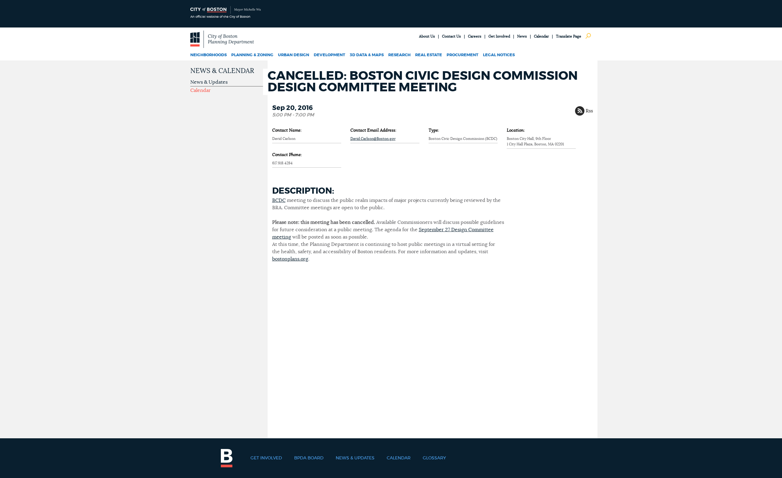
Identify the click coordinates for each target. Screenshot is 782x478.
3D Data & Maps (367, 55)
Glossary (434, 458)
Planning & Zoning (252, 55)
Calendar (541, 36)
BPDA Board (308, 458)
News (522, 36)
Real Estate (428, 55)
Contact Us (451, 36)
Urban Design (293, 55)
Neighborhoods (208, 55)
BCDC (279, 200)
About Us (427, 36)
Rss (589, 110)
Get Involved (499, 36)
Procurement (462, 55)
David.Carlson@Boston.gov (373, 138)
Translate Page (568, 36)
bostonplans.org (290, 259)
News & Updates (209, 82)
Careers (474, 36)
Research (399, 55)
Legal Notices (499, 55)
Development (329, 55)
